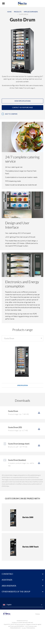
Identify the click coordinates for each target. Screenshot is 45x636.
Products (17, 12)
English (8, 605)
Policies (37, 614)
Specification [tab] (22, 385)
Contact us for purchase (22, 107)
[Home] (22, 3)
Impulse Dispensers (31, 12)
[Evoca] (12, 613)
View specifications (22, 101)
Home (9, 12)
